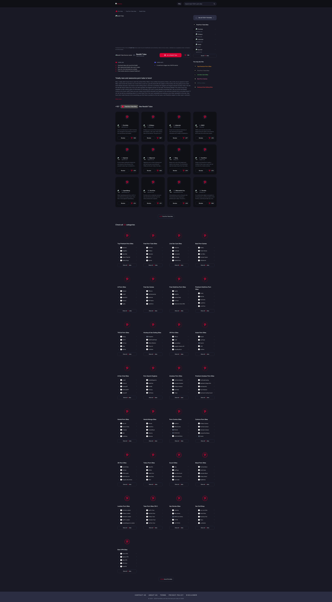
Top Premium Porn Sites (204, 66)
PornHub (200, 29)
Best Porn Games (202, 79)
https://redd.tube (140, 56)
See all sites (205, 55)
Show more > (118, 99)
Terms (163, 595)
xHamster (200, 39)
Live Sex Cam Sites (202, 74)
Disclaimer (191, 595)
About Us (153, 595)
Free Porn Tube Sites (202, 24)
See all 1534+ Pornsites (205, 17)
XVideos (200, 34)
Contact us (140, 595)
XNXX (199, 44)
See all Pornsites (166, 579)
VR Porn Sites (201, 83)
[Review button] (215, 29)
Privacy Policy (176, 595)
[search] (214, 4)
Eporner (200, 49)
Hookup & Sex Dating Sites (205, 87)
